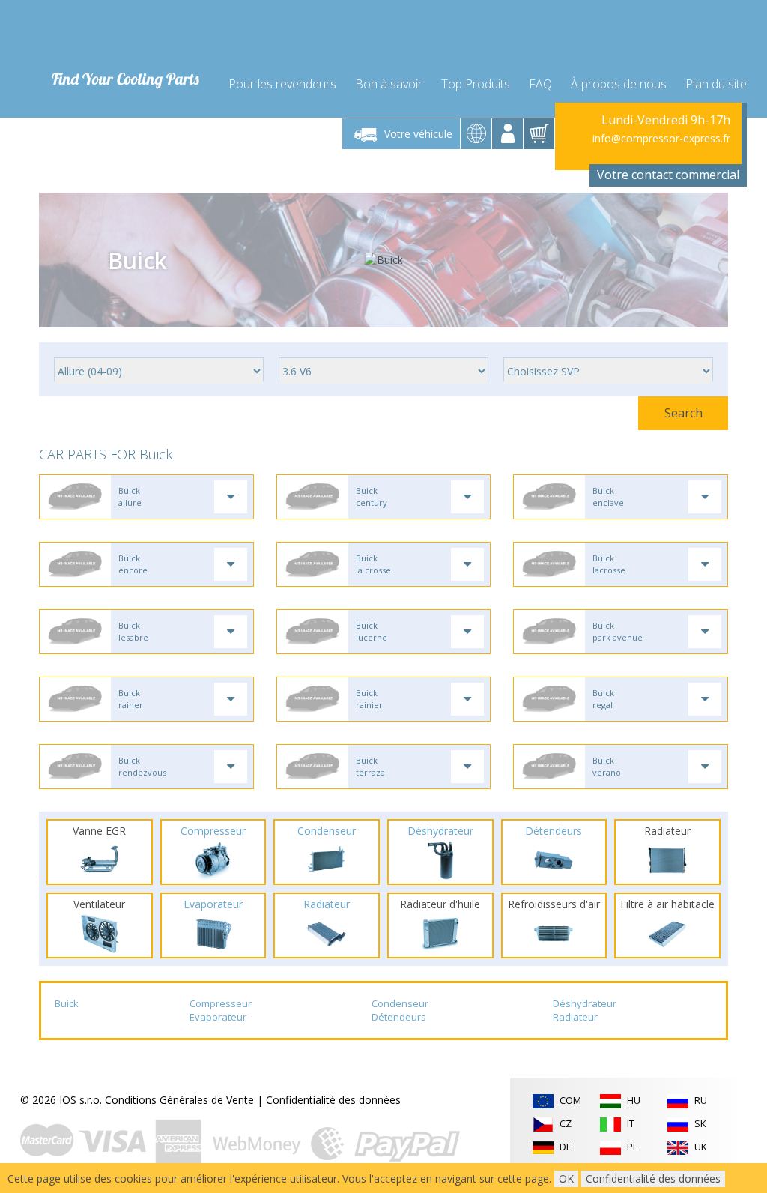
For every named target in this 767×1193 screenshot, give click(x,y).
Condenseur (400, 1003)
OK (566, 1178)
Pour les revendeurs (282, 83)
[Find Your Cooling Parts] (121, 34)
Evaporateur (218, 1017)
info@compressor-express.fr (661, 138)
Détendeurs (399, 1017)
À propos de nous (619, 83)
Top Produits (475, 83)
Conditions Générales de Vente (179, 1100)
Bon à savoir (388, 83)
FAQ (540, 83)
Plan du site (716, 83)
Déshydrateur (584, 1003)
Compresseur (221, 1003)
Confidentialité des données (333, 1100)
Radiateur (575, 1017)
